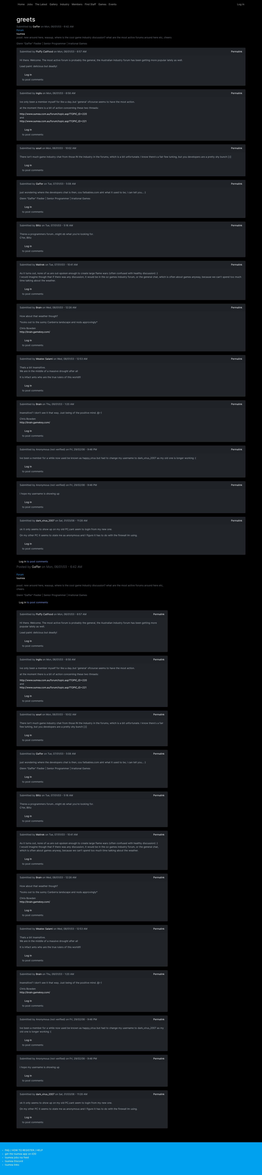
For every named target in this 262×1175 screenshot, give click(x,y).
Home (21, 4)
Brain (39, 307)
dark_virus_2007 (45, 520)
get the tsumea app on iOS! (20, 1153)
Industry (64, 4)
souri (39, 148)
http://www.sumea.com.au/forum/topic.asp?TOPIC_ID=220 (53, 113)
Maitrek (40, 264)
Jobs (30, 4)
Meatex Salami (44, 358)
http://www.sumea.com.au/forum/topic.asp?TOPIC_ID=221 (53, 121)
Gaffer (36, 26)
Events (112, 4)
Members (77, 4)
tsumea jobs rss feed (17, 1157)
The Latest (41, 4)
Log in (240, 4)
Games (102, 4)
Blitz (38, 225)
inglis (39, 93)
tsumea (21, 33)
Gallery (54, 4)
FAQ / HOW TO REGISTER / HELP (24, 1150)
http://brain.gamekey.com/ (35, 331)
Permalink (236, 51)
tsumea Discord (14, 1161)
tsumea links (12, 1164)
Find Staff (90, 4)
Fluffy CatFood (44, 51)
